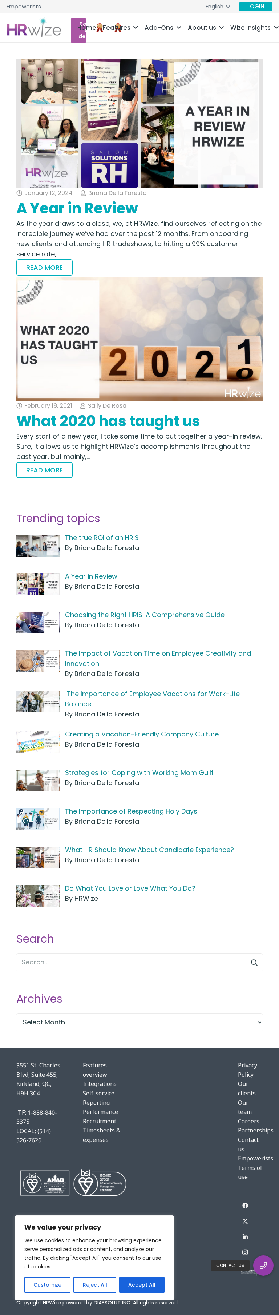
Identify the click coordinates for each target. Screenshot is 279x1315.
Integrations (100, 1084)
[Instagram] (245, 1252)
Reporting (96, 1103)
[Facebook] (245, 1205)
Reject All (95, 1284)
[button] (217, 6)
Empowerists (255, 1158)
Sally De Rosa (107, 405)
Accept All (141, 1284)
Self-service (98, 1093)
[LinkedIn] (245, 1237)
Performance (100, 1112)
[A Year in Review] (139, 123)
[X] (245, 1221)
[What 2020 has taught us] (139, 339)
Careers (248, 1121)
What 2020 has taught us (108, 421)
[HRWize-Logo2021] (34, 28)
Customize (47, 1284)
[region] (94, 1257)
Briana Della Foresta (117, 193)
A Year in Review (77, 208)
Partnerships (256, 1130)
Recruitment (99, 1121)
